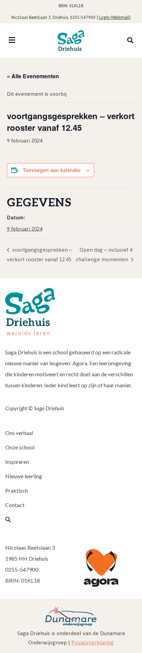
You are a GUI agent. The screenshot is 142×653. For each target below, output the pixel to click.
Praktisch (16, 490)
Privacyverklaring (92, 642)
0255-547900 (82, 17)
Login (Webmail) (115, 17)
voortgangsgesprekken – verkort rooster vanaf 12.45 (39, 254)
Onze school (19, 447)
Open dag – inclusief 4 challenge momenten (104, 254)
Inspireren (17, 461)
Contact (14, 505)
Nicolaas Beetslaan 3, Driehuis (39, 17)
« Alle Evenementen (33, 76)
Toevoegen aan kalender (52, 170)
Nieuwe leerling (23, 476)
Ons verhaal (19, 432)
